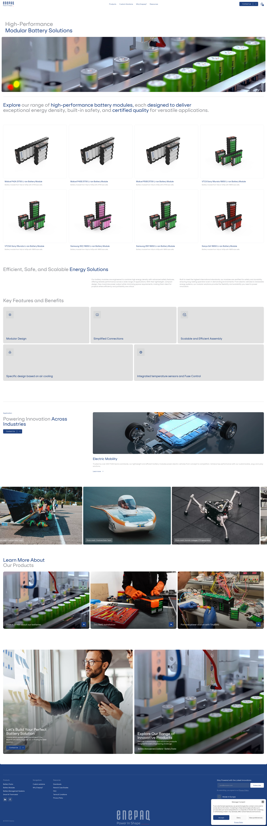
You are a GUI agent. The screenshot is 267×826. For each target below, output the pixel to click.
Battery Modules (9, 787)
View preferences (255, 817)
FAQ (54, 791)
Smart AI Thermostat (10, 794)
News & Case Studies (60, 787)
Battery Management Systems (150, 748)
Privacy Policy (238, 822)
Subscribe (257, 785)
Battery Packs (170, 748)
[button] (263, 802)
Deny (239, 817)
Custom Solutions (126, 4)
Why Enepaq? (141, 4)
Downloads (57, 784)
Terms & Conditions (60, 794)
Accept (221, 817)
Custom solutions (39, 784)
